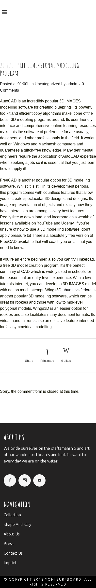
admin (71, 84)
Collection (12, 515)
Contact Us (13, 553)
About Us (12, 534)
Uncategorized (47, 84)
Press (9, 543)
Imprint (10, 562)
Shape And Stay (17, 524)
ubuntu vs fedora (77, 290)
